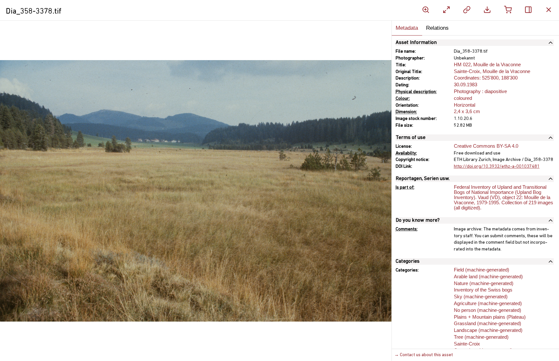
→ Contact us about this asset (423, 355)
